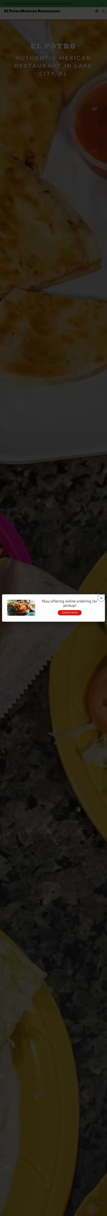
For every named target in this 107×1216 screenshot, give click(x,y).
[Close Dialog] (101, 598)
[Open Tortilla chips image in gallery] (32, 602)
